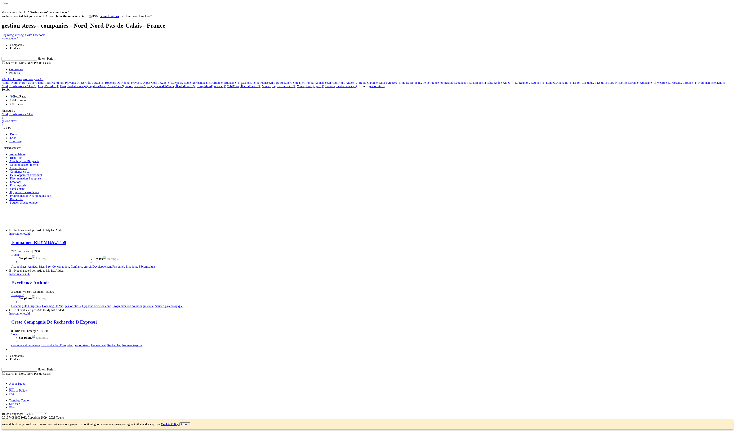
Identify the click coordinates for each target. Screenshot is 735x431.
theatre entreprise (132, 345)
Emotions (131, 266)
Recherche (113, 345)
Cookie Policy (170, 424)
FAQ (12, 394)
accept (185, 424)
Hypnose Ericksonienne (96, 306)
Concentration (60, 266)
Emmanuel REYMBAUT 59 (38, 242)
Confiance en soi (81, 266)
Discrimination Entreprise (56, 345)
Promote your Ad (33, 79)
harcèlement (98, 345)
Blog (12, 407)
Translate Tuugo (19, 400)
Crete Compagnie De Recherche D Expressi (54, 322)
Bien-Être (45, 266)
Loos (14, 334)
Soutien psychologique (169, 306)
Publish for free (12, 79)
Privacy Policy (18, 390)
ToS (11, 387)
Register (14, 35)
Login (5, 35)
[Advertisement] (71, 216)
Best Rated (19, 96)
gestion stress (73, 306)
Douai (15, 254)
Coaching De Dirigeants (26, 306)
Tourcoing (17, 295)
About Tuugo (17, 383)
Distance (18, 104)
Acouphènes (18, 266)
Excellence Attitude (30, 282)
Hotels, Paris (45, 58)
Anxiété (32, 266)
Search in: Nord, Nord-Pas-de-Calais (28, 62)
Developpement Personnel (108, 266)
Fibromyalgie (147, 266)
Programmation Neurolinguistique (133, 306)
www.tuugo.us (109, 16)
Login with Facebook (32, 35)
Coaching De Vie (52, 306)
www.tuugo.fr (10, 38)
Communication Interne (25, 345)
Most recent (20, 100)
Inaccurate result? (19, 233)
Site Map (14, 404)
